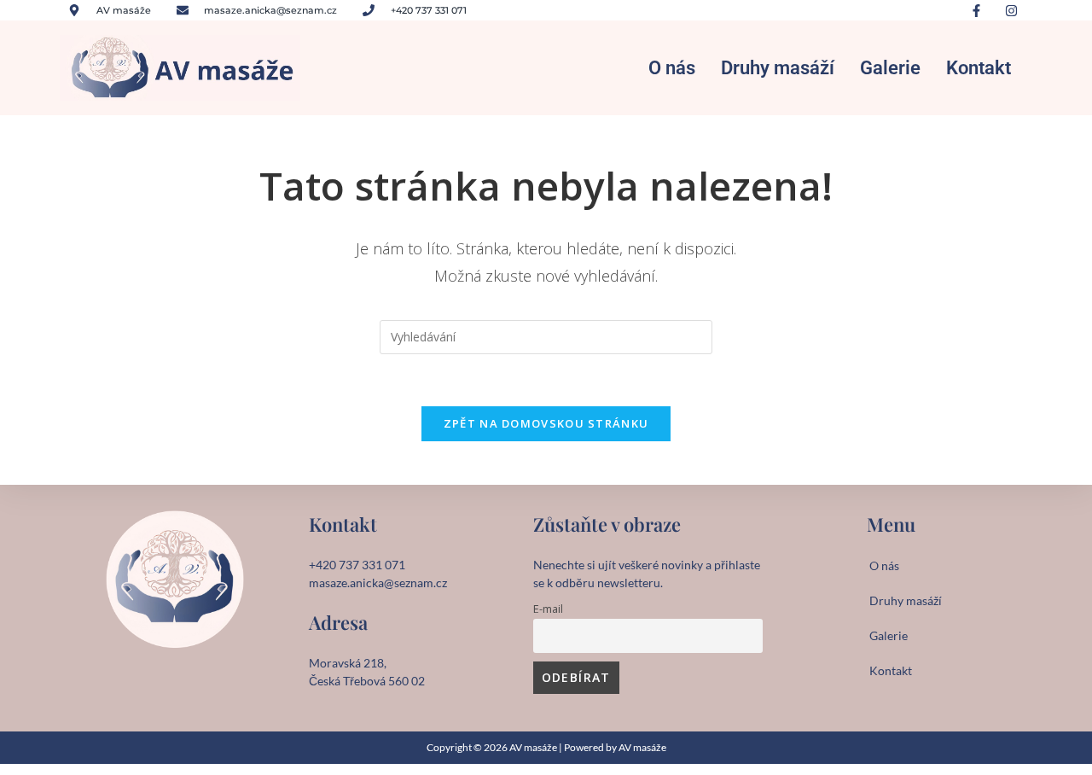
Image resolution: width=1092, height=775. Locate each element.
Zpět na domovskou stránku (546, 423)
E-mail (548, 609)
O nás (671, 68)
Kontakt (978, 68)
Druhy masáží (777, 68)
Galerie (890, 68)
